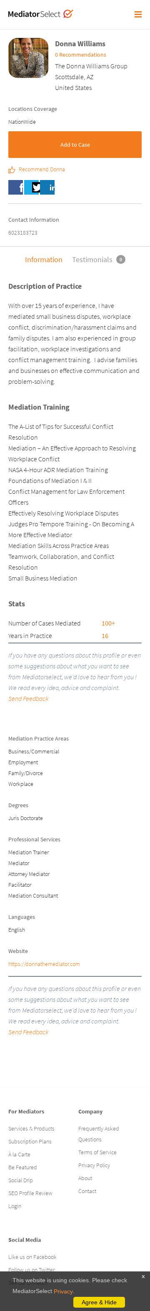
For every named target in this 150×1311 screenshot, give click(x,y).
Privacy (63, 1291)
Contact (87, 1191)
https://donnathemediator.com (44, 964)
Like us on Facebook (32, 1257)
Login (14, 1206)
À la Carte (19, 1154)
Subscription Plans (30, 1141)
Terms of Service (97, 1152)
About (85, 1178)
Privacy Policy (94, 1165)
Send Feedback (28, 698)
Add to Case (75, 144)
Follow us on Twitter (31, 1269)
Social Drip (20, 1180)
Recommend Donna (42, 169)
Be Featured (22, 1167)
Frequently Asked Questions (98, 1134)
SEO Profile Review (30, 1193)
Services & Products (31, 1128)
